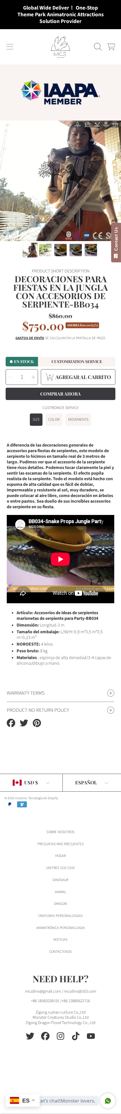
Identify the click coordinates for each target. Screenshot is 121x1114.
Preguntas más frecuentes (60, 844)
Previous (6, 181)
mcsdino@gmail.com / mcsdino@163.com (60, 991)
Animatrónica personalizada (60, 927)
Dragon (60, 903)
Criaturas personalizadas (60, 915)
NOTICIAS (60, 939)
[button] (10, 47)
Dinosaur (60, 879)
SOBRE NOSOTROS (60, 832)
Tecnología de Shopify (43, 798)
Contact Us (116, 240)
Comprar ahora (60, 394)
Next (115, 181)
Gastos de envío (29, 338)
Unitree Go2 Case (60, 867)
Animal (60, 892)
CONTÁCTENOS (60, 951)
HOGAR (60, 855)
